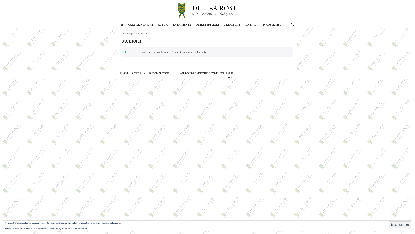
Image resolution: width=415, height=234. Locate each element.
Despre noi (232, 24)
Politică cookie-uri (79, 229)
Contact (251, 24)
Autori (163, 24)
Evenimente (182, 24)
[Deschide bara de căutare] (292, 24)
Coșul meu (273, 24)
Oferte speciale (207, 24)
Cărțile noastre (140, 24)
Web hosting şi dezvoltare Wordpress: (202, 73)
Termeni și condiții (159, 73)
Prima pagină (129, 33)
